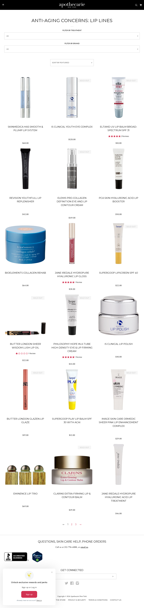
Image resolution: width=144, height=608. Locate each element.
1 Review (78, 282)
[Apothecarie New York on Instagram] (77, 583)
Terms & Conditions (97, 600)
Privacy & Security (77, 600)
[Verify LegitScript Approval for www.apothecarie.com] (37, 561)
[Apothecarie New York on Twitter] (66, 583)
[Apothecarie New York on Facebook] (72, 583)
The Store (61, 600)
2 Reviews (125, 136)
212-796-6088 (70, 547)
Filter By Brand (72, 43)
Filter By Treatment (72, 30)
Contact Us (115, 600)
